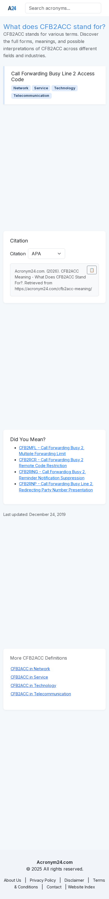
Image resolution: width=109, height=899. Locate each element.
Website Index (81, 886)
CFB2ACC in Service (29, 677)
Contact (54, 886)
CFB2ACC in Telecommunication (41, 693)
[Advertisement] (54, 167)
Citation (18, 253)
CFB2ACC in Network (30, 668)
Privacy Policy (43, 880)
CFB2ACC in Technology (33, 685)
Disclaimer (74, 880)
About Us (12, 880)
